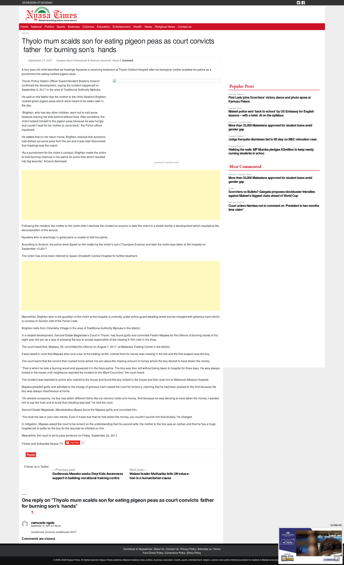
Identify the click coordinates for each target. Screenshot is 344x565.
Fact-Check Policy (153, 552)
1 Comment (126, 60)
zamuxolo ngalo (42, 523)
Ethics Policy (194, 552)
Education (103, 27)
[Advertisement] (121, 195)
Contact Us (172, 549)
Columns (88, 27)
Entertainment (121, 27)
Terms (216, 549)
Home (24, 27)
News (148, 27)
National (36, 27)
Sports (61, 27)
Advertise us (205, 549)
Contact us (185, 27)
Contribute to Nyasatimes (138, 549)
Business (74, 27)
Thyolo (31, 454)
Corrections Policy (175, 552)
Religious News (165, 27)
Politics (49, 27)
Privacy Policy (188, 549)
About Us (159, 549)
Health (137, 27)
